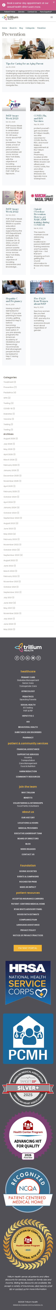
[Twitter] (22, 658)
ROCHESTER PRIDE (28, 881)
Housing (28, 757)
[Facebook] (17, 658)
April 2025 (9, 486)
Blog (21, 28)
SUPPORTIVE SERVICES (28, 754)
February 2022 (12, 576)
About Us (13, 28)
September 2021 (12, 592)
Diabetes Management (28, 680)
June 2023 (10, 528)
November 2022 (12, 544)
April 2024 (9, 502)
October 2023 (11, 513)
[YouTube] (33, 658)
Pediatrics (10, 392)
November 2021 (12, 581)
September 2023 (13, 518)
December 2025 (12, 475)
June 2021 (10, 603)
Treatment (10, 382)
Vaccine (9, 419)
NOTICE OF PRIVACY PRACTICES (28, 935)
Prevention (41, 28)
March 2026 (10, 459)
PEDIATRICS (28, 696)
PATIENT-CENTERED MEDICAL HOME (28, 904)
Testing (8, 403)
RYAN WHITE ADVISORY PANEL (28, 909)
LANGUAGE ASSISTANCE (28, 925)
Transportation (28, 760)
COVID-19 (9, 408)
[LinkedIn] (28, 658)
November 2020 (12, 613)
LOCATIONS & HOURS (28, 823)
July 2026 (9, 444)
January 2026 (11, 470)
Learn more (34, 6)
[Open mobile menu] (51, 17)
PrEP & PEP (28, 710)
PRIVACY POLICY (28, 930)
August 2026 (11, 438)
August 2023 (11, 523)
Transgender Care (28, 686)
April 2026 (9, 454)
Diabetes (9, 414)
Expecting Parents (28, 699)
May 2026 (9, 449)
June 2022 (10, 566)
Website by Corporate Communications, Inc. (28, 1305)
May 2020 (9, 629)
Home (4, 28)
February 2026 (12, 465)
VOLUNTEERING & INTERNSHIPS (28, 803)
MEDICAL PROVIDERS (28, 828)
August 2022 (11, 560)
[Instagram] (38, 658)
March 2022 (10, 571)
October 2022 (12, 550)
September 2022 (13, 555)
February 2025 (12, 491)
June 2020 (10, 624)
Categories (30, 28)
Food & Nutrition (28, 766)
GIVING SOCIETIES (28, 871)
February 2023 (12, 539)
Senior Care (28, 683)
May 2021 (9, 608)
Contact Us (32, 12)
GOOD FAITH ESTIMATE (28, 914)
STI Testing (28, 707)
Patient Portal (9, 12)
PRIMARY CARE (28, 677)
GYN (7, 398)
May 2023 (10, 534)
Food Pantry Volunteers (28, 806)
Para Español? (46, 12)
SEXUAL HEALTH (28, 704)
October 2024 (11, 497)
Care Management (28, 763)
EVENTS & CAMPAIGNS (28, 876)
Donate (21, 12)
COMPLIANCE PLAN (28, 919)
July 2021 (9, 597)
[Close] (54, 2)
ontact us (21, 1289)
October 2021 (11, 587)
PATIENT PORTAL (27, 948)
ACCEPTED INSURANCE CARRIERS (28, 898)
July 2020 (9, 618)
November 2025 (12, 481)
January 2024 (11, 507)
